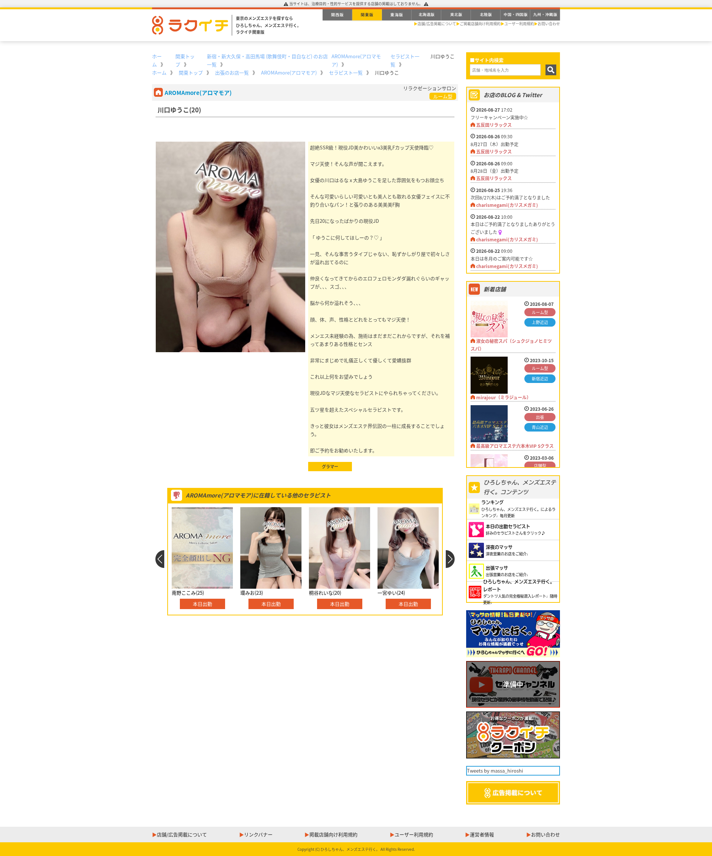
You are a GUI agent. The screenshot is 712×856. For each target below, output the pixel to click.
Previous (159, 559)
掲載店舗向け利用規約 (333, 834)
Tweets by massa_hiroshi (495, 770)
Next (450, 559)
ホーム (159, 72)
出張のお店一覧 (232, 72)
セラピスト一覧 (346, 72)
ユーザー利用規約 (519, 23)
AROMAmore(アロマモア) (289, 72)
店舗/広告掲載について (437, 23)
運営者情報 (482, 834)
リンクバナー (258, 834)
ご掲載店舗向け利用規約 (480, 23)
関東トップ (191, 72)
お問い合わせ (549, 23)
